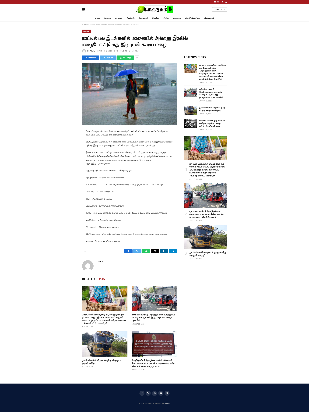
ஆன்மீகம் (155, 18)
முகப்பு (97, 18)
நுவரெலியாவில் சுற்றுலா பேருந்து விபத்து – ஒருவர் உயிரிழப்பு (101, 361)
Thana (92, 51)
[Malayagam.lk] (154, 9)
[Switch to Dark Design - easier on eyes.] (222, 2)
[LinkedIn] (74, 148)
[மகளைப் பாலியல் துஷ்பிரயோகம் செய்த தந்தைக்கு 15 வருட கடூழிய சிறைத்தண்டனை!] (190, 123)
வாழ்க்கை (177, 18)
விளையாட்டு (143, 18)
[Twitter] (74, 143)
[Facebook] (74, 137)
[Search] (226, 2)
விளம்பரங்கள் (209, 18)
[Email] (74, 159)
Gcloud (167, 403)
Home (84, 24)
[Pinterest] (74, 154)
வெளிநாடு (130, 18)
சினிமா (166, 18)
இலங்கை (107, 18)
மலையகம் (119, 18)
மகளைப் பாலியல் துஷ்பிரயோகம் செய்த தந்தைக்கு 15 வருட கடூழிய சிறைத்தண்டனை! (212, 123)
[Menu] (83, 9)
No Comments (121, 51)
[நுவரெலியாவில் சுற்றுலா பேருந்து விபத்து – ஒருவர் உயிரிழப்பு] (104, 344)
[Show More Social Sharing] (137, 57)
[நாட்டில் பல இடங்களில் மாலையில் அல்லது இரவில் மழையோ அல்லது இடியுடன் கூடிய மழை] (129, 94)
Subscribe (219, 9)
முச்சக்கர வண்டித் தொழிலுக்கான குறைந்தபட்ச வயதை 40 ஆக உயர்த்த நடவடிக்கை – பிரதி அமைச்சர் (153, 317)
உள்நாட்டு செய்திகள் (192, 18)
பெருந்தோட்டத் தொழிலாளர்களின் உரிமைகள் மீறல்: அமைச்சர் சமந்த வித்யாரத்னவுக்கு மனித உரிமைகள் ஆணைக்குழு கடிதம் (153, 363)
